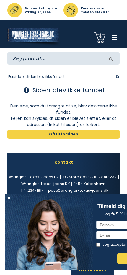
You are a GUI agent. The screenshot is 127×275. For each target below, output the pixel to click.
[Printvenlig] (117, 76)
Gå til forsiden (63, 134)
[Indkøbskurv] (100, 37)
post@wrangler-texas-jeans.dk (78, 190)
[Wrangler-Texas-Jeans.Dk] (34, 37)
